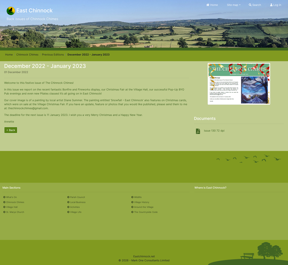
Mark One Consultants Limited (150, 260)
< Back (10, 130)
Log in (276, 5)
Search (256, 5)
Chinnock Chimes (27, 54)
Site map (232, 5)
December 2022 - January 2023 (89, 54)
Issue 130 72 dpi (214, 130)
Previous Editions (53, 54)
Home (214, 5)
